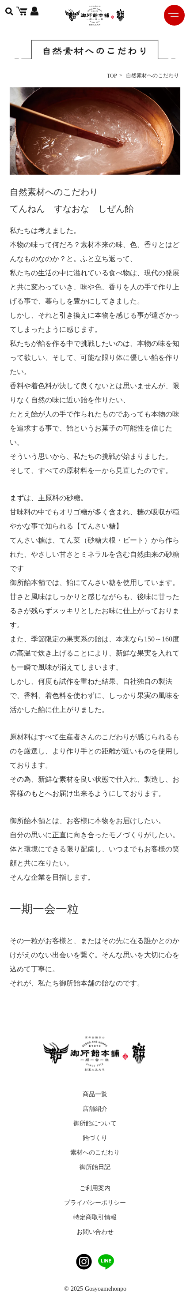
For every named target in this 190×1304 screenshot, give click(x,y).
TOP (112, 76)
